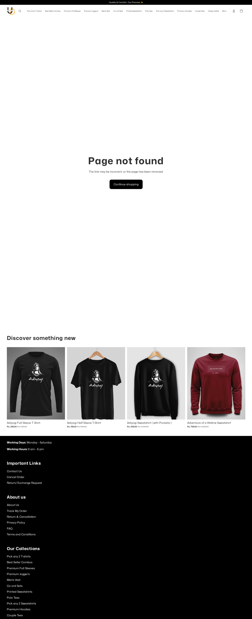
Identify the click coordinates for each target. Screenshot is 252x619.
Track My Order (17, 511)
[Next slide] (180, 383)
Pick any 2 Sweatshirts (21, 603)
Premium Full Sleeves (21, 568)
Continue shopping (126, 184)
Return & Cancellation (21, 517)
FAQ (10, 528)
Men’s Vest (13, 580)
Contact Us (14, 471)
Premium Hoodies (18, 609)
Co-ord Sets (14, 586)
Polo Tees (13, 597)
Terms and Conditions (21, 534)
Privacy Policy (16, 522)
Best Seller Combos (19, 562)
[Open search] (20, 11)
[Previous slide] (132, 383)
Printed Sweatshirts (19, 592)
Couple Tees (15, 615)
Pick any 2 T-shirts (19, 556)
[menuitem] (224, 11)
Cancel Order (15, 477)
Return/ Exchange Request (24, 483)
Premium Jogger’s (18, 574)
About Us (13, 505)
